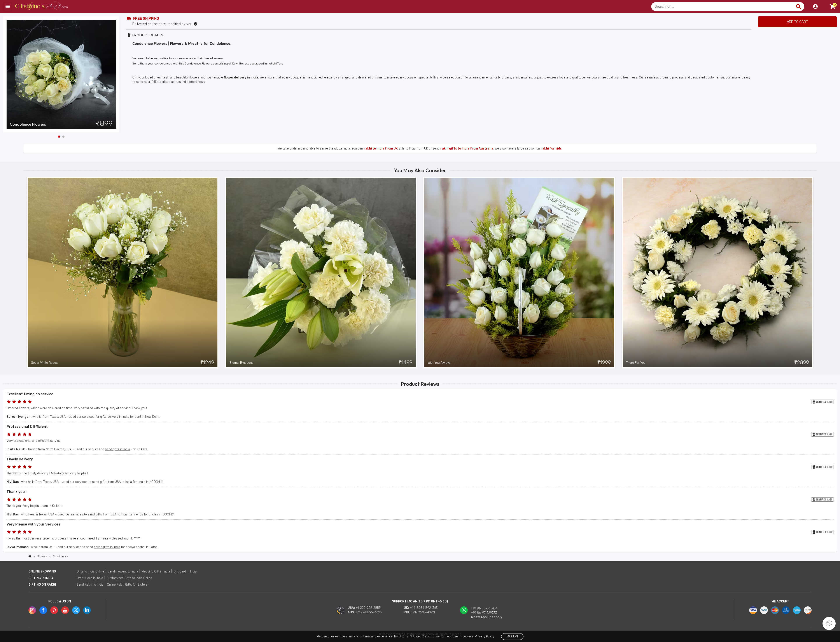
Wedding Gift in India (156, 571)
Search (798, 6)
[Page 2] (63, 137)
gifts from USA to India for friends (119, 514)
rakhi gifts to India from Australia (466, 148)
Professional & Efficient (27, 427)
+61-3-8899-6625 (369, 612)
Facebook (43, 610)
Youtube (65, 610)
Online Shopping (42, 571)
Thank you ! (16, 492)
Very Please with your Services (33, 524)
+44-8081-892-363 (424, 608)
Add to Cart (797, 22)
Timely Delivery (20, 459)
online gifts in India (107, 547)
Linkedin (87, 610)
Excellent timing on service (30, 394)
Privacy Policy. (485, 636)
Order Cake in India (90, 578)
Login (815, 6)
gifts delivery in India (114, 417)
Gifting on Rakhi (42, 584)
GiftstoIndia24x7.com (41, 7)
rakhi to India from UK (381, 148)
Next (116, 74)
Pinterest (54, 610)
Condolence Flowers (28, 124)
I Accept (512, 636)
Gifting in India (41, 578)
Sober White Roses (44, 363)
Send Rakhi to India (90, 584)
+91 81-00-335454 (484, 608)
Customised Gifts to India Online (129, 578)
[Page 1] (59, 137)
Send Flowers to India (123, 571)
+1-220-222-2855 (368, 608)
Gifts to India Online (90, 571)
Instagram (32, 610)
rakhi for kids (551, 148)
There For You (636, 363)
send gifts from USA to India (112, 482)
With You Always (439, 363)
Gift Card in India (185, 571)
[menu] (7, 6)
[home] (30, 556)
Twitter (76, 610)
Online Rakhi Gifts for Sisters (127, 584)
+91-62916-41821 (423, 612)
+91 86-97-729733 (484, 613)
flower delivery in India (241, 77)
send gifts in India (117, 449)
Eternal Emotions (241, 363)
